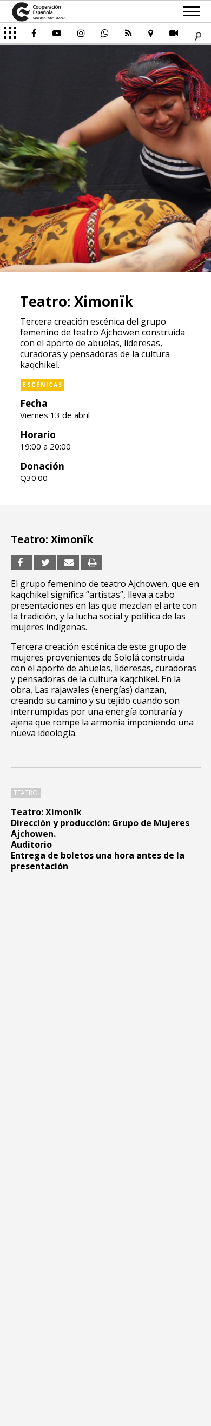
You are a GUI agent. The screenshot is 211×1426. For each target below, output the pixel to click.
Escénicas (43, 384)
